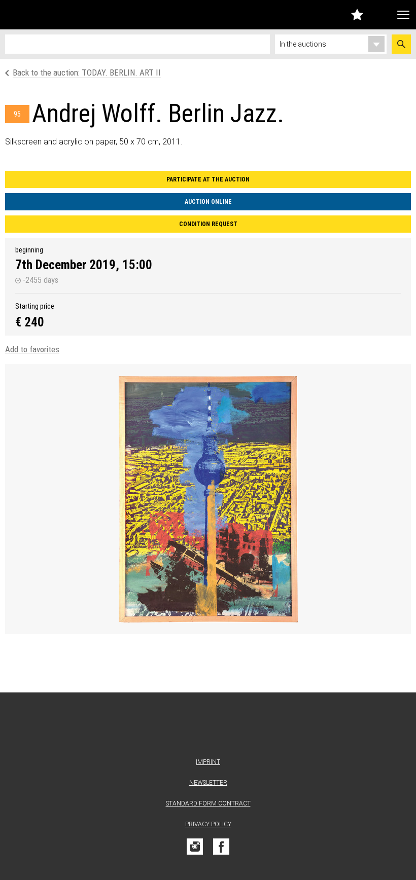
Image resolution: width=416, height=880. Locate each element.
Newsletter (208, 782)
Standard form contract (208, 803)
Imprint (208, 761)
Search (401, 44)
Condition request (208, 224)
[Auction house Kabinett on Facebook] (221, 846)
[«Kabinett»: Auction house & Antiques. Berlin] (208, 727)
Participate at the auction (208, 179)
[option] (208, 499)
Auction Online (208, 201)
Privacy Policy (208, 824)
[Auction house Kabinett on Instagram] (195, 846)
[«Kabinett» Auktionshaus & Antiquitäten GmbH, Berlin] (62, 15)
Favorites (357, 14)
